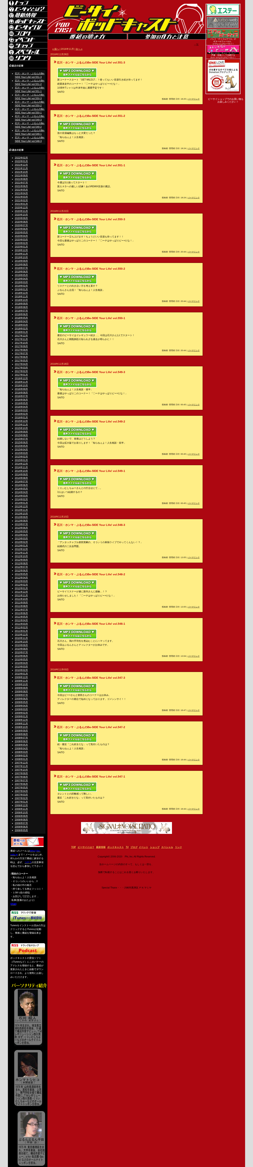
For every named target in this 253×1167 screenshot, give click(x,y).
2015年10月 (21, 428)
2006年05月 (21, 830)
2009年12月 (21, 677)
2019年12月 (21, 250)
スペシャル (167, 847)
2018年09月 (21, 303)
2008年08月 (21, 734)
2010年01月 (21, 673)
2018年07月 (21, 310)
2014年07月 (21, 481)
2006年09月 (21, 816)
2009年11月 (21, 680)
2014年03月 (21, 495)
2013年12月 (21, 506)
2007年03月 (21, 794)
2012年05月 (21, 574)
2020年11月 (21, 211)
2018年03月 (21, 325)
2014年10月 (21, 471)
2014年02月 (21, 499)
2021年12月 (21, 164)
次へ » (79, 49)
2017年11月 (21, 339)
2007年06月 (21, 784)
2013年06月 (21, 527)
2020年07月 (21, 225)
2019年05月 (21, 275)
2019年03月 (21, 282)
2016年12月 (21, 378)
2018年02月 (21, 328)
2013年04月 (21, 535)
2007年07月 (21, 780)
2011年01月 (21, 631)
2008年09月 (21, 730)
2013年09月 (21, 517)
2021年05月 (21, 189)
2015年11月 (21, 424)
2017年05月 (21, 360)
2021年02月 (21, 200)
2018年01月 (21, 332)
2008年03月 (21, 752)
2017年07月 (21, 353)
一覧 (196, 44)
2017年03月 (21, 367)
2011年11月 (21, 595)
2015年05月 (21, 446)
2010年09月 (21, 645)
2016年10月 (21, 385)
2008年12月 (21, 720)
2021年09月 (21, 175)
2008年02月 (21, 755)
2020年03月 (21, 239)
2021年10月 (21, 172)
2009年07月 (21, 695)
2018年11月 (21, 296)
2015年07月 (21, 439)
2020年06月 (21, 229)
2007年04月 (21, 791)
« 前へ (55, 49)
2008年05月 (21, 745)
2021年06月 (21, 186)
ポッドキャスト (115, 847)
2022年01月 (21, 161)
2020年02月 (21, 243)
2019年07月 (21, 268)
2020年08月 (21, 221)
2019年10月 (21, 257)
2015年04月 (21, 449)
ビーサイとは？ (86, 847)
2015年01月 (21, 460)
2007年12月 (21, 762)
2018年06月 (21, 314)
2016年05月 (21, 403)
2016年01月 (21, 417)
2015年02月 (21, 456)
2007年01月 (21, 801)
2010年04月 (21, 663)
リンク (178, 847)
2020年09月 (21, 218)
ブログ (134, 847)
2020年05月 (21, 232)
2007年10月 (21, 769)
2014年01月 (21, 503)
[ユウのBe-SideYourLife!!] (223, 37)
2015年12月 (21, 421)
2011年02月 (21, 627)
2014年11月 (21, 467)
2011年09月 (21, 602)
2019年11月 (21, 253)
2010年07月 (21, 652)
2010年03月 (21, 666)
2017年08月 (21, 350)
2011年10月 (21, 599)
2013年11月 (21, 510)
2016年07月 (21, 396)
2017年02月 (21, 371)
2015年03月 (21, 453)
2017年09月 (21, 346)
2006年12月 (21, 805)
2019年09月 (21, 261)
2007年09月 (21, 773)
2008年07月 (21, 737)
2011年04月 (21, 620)
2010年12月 (21, 634)
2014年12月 (21, 463)
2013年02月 (21, 542)
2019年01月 (21, 289)
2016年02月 (21, 414)
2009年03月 (21, 709)
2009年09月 (21, 688)
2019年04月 (21, 278)
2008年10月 (21, 727)
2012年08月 (21, 563)
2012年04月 (21, 577)
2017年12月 (21, 335)
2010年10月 (21, 641)
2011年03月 (21, 624)
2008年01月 (21, 759)
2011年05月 (21, 616)
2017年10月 (21, 342)
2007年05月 (21, 787)
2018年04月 (21, 321)
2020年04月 (21, 236)
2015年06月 (21, 442)
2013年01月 (21, 545)
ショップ (155, 847)
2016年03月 (21, 410)
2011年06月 (21, 613)
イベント (143, 847)
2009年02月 (21, 713)
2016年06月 (21, 399)
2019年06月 (21, 271)
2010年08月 (21, 648)
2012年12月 (21, 549)
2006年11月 (21, 809)
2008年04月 (21, 748)
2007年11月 (21, 766)
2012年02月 (21, 584)
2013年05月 (21, 531)
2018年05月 (21, 318)
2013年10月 (21, 513)
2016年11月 (21, 382)
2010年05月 (21, 659)
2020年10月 (21, 214)
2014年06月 (21, 485)
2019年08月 (21, 264)
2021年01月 (21, 204)
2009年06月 (21, 698)
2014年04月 (21, 492)
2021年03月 (21, 197)
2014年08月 (21, 478)
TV (127, 847)
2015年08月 (21, 435)
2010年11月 (21, 638)
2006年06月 (21, 826)
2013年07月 (21, 524)
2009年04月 (21, 705)
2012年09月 (21, 559)
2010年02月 (21, 670)
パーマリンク (194, 99)
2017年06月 (21, 357)
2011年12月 (21, 592)
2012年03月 (21, 581)
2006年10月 (21, 812)
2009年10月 (21, 684)
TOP (73, 847)
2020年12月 (21, 207)
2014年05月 (21, 488)
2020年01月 (21, 246)
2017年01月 (21, 374)
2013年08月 (21, 520)
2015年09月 (21, 431)
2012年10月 (21, 556)
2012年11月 (21, 552)
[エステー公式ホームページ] (223, 14)
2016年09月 (21, 389)
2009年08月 (21, 691)
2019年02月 (21, 285)
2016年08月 (21, 392)
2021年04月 (21, 193)
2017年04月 (21, 364)
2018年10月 (21, 300)
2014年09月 (21, 474)
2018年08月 (21, 307)
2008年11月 (21, 723)
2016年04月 (21, 406)
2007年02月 (21, 798)
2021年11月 (21, 168)
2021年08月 (21, 179)
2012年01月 (21, 588)
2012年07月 (21, 567)
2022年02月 (21, 157)
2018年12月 (21, 293)
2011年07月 (21, 609)
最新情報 (101, 847)
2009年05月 (21, 702)
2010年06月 (21, 656)
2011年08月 (21, 606)
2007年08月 (21, 777)
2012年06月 (21, 570)
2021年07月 (21, 182)
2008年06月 (21, 741)
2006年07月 (21, 823)
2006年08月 (21, 819)
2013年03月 (21, 538)
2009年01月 (21, 716)
